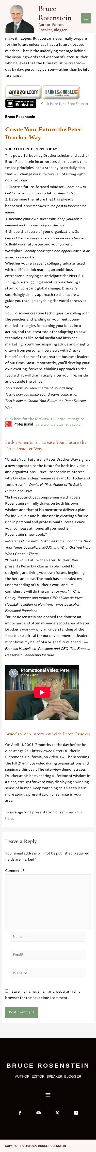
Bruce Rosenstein (55, 13)
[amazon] (23, 92)
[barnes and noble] (61, 92)
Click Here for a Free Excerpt (65, 104)
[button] (48, 1095)
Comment (15, 871)
